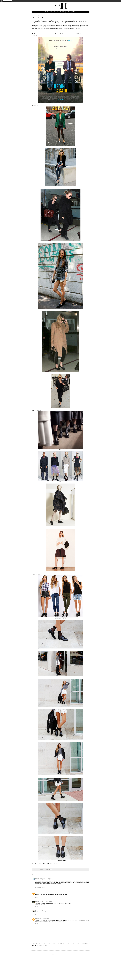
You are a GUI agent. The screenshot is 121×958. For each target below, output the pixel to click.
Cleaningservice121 (39, 892)
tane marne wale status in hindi (74, 920)
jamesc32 (37, 910)
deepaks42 (37, 901)
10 (54, 863)
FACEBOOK (56, 11)
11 (56, 863)
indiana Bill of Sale (41, 913)
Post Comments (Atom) (42, 945)
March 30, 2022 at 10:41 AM (43, 918)
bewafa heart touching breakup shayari (47, 921)
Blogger (70, 954)
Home (61, 943)
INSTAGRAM (62, 11)
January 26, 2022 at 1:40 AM (45, 910)
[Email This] (46, 869)
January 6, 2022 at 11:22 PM (46, 901)
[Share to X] (48, 869)
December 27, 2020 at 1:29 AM (50, 892)
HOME (51, 11)
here (39, 35)
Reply (36, 889)
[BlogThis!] (47, 869)
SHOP (46, 11)
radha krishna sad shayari (60, 921)
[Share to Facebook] (49, 869)
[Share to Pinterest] (51, 869)
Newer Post (35, 943)
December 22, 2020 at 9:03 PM (46, 878)
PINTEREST (68, 11)
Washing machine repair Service (46, 895)
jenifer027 (37, 878)
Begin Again (40, 28)
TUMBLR (73, 11)
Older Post (86, 943)
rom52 (36, 918)
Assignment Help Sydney (40, 887)
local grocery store (41, 904)
